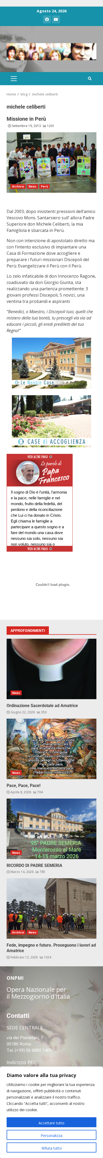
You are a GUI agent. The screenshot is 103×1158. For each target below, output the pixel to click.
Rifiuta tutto (51, 1148)
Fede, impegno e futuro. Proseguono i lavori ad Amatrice (51, 908)
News (32, 186)
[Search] (90, 79)
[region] (51, 1112)
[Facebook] (47, 19)
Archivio (18, 186)
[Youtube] (56, 19)
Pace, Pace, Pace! (51, 749)
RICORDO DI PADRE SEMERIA (51, 829)
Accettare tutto (51, 1122)
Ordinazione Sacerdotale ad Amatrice (51, 669)
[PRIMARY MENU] (14, 78)
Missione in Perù (26, 119)
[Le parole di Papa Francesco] (40, 463)
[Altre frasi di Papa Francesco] (39, 458)
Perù (44, 186)
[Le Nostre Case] (51, 363)
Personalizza (51, 1135)
